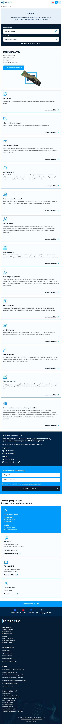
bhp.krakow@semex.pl (10, 529)
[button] (52, 2)
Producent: (6, 35)
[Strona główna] (6, 2)
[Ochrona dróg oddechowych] (31, 202)
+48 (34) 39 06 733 (9, 519)
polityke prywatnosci (35, 484)
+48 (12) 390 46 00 (9, 527)
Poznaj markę (6, 650)
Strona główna (4, 6)
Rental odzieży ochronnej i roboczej (12, 677)
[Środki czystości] (31, 333)
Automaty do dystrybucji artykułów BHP (13, 669)
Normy (38, 43)
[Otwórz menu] (59, 2)
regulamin (25, 484)
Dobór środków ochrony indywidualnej (13, 675)
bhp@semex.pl (8, 521)
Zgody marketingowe (37, 719)
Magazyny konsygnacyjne (9, 672)
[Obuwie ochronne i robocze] (31, 125)
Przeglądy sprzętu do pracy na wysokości (14, 680)
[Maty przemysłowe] (31, 385)
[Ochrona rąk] (31, 101)
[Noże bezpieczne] (31, 359)
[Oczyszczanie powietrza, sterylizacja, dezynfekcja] (31, 414)
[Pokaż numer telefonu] (56, 2)
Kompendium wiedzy (8, 686)
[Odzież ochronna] (31, 255)
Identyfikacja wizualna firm (9, 683)
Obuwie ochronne (8, 58)
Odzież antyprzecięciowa (10, 62)
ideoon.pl (34, 721)
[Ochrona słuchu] (31, 176)
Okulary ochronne (8, 60)
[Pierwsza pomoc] (31, 308)
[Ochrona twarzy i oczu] (31, 150)
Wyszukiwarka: (7, 27)
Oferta (10, 6)
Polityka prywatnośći (26, 719)
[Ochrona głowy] (31, 228)
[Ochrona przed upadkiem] (31, 282)
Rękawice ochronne (9, 55)
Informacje (31, 43)
